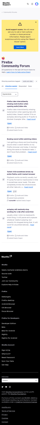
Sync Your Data (8, 361)
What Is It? (6, 354)
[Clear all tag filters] (36, 81)
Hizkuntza (5, 377)
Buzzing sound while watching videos (22, 139)
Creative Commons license (26, 402)
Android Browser (8, 304)
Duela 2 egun (26, 200)
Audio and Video (22, 128)
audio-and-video (28, 81)
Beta (3, 327)
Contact (5, 422)
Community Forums (10, 12)
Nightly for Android (9, 338)
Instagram (10, 387)
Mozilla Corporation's (14, 392)
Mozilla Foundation (18, 394)
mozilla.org (6, 407)
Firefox (11, 128)
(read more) (31, 119)
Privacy (5, 415)
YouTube (6, 387)
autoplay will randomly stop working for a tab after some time (20, 210)
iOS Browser (6, 308)
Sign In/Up (6, 350)
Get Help (5, 365)
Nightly (4, 334)
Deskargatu (6, 297)
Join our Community (10, 281)
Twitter (4, 277)
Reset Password (8, 357)
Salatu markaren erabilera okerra (15, 270)
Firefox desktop (8, 300)
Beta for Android (8, 331)
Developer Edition (9, 323)
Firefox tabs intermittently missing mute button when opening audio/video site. (17, 103)
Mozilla (7, 256)
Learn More (20, 47)
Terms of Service (8, 411)
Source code (6, 274)
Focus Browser (7, 311)
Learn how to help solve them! (18, 72)
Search (28, 4)
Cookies (5, 418)
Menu (32, 4)
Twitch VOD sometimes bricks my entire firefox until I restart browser (21, 173)
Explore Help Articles (10, 285)
